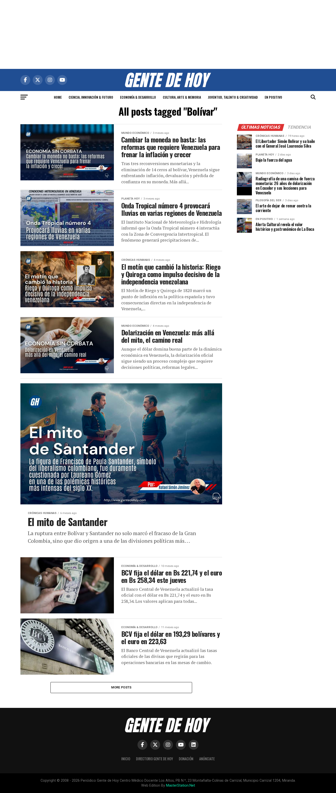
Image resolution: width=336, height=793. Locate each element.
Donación (186, 758)
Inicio (125, 758)
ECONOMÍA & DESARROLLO (138, 97)
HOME (58, 97)
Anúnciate (207, 758)
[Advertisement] (168, 34)
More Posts (121, 687)
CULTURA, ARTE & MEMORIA (182, 97)
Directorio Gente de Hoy (154, 758)
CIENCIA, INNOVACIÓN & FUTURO (91, 97)
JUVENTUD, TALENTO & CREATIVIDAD (233, 97)
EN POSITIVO (273, 97)
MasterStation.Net (180, 785)
